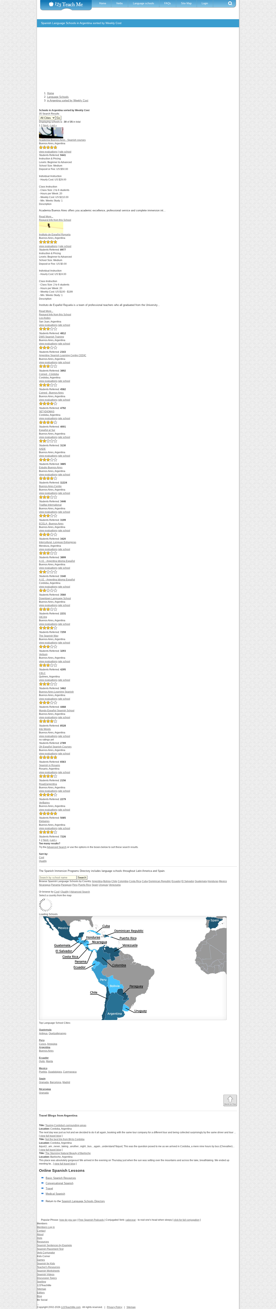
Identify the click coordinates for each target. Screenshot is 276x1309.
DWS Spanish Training (51, 336)
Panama (55, 885)
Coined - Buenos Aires (51, 392)
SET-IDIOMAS (46, 411)
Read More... (46, 216)
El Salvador (187, 881)
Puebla (43, 1071)
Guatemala (201, 881)
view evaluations (48, 151)
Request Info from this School (55, 220)
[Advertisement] (135, 60)
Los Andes (45, 318)
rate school (65, 151)
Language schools (143, 3)
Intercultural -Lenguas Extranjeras (57, 542)
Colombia (123, 881)
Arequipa (52, 1044)
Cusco (42, 1044)
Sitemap (41, 1289)
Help (39, 1238)
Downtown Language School (55, 598)
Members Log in (46, 1227)
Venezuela (115, 885)
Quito (42, 1061)
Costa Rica (135, 881)
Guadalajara (55, 1071)
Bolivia (107, 881)
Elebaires (44, 821)
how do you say (68, 1219)
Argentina (97, 881)
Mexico (223, 881)
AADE (42, 449)
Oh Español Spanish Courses (55, 746)
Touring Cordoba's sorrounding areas (65, 1125)
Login (205, 3)
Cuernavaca (70, 1071)
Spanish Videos (45, 1274)
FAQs (167, 3)
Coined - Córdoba (49, 374)
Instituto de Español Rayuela (55, 234)
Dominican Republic (160, 881)
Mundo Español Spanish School (56, 710)
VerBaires (44, 802)
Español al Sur (47, 430)
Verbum (43, 654)
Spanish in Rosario (49, 765)
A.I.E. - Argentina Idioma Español (57, 561)
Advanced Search (56, 847)
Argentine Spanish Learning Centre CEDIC (62, 355)
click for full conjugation (186, 1219)
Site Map (186, 3)
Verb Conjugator (46, 1252)
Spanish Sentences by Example (54, 1245)
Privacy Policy (114, 1307)
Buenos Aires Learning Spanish (56, 691)
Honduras (213, 881)
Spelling (41, 1281)
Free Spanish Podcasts (91, 1219)
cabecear (130, 1219)
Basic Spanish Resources (61, 1177)
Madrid (66, 1082)
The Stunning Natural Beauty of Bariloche (68, 1153)
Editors (41, 1292)
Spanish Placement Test (50, 1249)
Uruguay (103, 885)
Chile (114, 881)
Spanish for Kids (46, 1263)
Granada (44, 1082)
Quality (43, 861)
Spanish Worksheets (48, 1270)
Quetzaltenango (57, 1033)
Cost (41, 857)
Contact (41, 1230)
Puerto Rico (84, 885)
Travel (49, 1188)
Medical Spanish (55, 1193)
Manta (49, 1061)
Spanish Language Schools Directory (83, 1201)
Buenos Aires (46, 1050)
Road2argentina (48, 784)
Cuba (145, 881)
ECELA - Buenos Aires (51, 523)
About (40, 1234)
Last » (53, 125)
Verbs (119, 3)
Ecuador (176, 881)
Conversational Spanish (59, 1183)
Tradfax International (50, 504)
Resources (43, 1241)
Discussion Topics (47, 1278)
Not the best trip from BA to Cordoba (64, 1139)
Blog (39, 1296)
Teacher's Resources (48, 1267)
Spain (95, 885)
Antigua (43, 1033)
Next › (46, 125)
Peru (75, 885)
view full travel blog (50, 1135)
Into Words (45, 729)
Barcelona (55, 1082)
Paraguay (66, 885)
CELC (42, 673)
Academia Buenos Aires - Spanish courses (62, 140)
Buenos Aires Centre (50, 486)
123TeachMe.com (71, 1307)
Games (41, 1259)
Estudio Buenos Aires (50, 467)
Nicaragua (45, 885)
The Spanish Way (48, 635)
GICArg (43, 617)
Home (102, 3)
